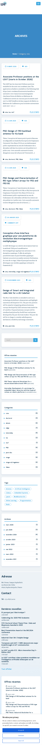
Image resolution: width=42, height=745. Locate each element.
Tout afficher (6, 669)
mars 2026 (9, 525)
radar (8, 504)
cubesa (8, 493)
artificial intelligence (22, 489)
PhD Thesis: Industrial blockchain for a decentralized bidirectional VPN (17, 383)
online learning (11, 501)
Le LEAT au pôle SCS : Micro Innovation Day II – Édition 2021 (19, 651)
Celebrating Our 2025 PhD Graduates (15, 618)
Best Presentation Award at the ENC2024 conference (17, 631)
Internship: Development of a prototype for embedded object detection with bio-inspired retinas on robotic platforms (19, 390)
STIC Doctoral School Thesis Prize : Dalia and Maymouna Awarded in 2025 (18, 624)
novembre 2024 (11, 535)
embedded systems (21, 493)
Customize (21, 735)
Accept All (21, 730)
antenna (8, 489)
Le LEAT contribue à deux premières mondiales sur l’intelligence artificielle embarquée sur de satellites (20, 660)
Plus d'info (34, 112)
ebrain (8, 423)
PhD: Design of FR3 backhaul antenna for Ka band (17, 132)
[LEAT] (3, 3)
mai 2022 (9, 549)
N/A (26, 67)
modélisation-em (19, 497)
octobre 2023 (10, 540)
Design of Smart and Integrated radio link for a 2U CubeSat (18, 292)
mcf (12, 112)
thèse (21, 159)
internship (12, 272)
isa (10, 112)
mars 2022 (9, 554)
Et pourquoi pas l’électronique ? (13, 612)
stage (8, 457)
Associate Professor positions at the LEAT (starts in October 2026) (21, 78)
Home (15, 54)
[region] (21, 729)
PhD (17, 159)
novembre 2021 (11, 559)
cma (6, 112)
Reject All (21, 741)
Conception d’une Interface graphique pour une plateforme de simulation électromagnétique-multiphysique (20, 237)
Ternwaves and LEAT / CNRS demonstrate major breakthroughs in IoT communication (19, 644)
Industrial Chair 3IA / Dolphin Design (15, 638)
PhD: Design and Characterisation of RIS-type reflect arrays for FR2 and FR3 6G (20, 181)
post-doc (12, 326)
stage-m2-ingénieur (23, 272)
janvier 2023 (10, 545)
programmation (25, 501)
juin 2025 (9, 530)
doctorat (12, 159)
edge (7, 428)
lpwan (8, 497)
